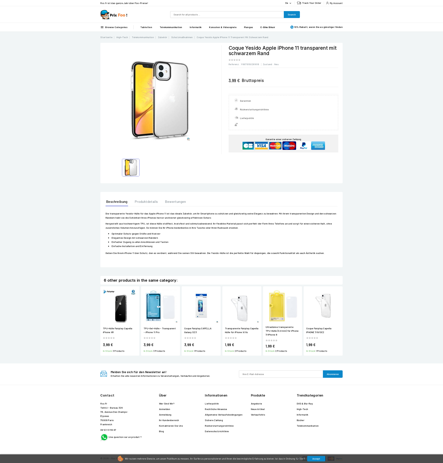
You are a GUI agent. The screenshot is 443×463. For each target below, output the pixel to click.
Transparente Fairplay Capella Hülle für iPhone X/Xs (242, 330)
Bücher (300, 420)
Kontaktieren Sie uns (171, 425)
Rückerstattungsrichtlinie (219, 425)
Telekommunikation (171, 27)
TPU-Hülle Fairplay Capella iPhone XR (117, 330)
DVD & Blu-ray (305, 403)
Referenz (234, 64)
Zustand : (268, 64)
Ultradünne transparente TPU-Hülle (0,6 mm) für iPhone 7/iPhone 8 (282, 330)
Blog (161, 431)
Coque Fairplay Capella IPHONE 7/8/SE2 (319, 330)
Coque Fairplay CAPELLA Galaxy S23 (198, 330)
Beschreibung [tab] (117, 201)
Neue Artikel (258, 409)
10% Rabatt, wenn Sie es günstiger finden (318, 26)
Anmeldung (165, 414)
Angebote (256, 403)
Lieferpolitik (212, 403)
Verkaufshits (258, 414)
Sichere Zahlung (214, 420)
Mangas (248, 27)
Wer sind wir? (166, 403)
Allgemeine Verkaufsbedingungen (223, 414)
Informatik (196, 27)
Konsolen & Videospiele (223, 27)
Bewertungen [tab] (175, 201)
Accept (316, 458)
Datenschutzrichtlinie (217, 431)
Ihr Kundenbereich (169, 420)
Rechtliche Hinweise (216, 409)
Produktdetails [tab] (146, 201)
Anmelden (164, 409)
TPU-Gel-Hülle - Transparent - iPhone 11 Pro (160, 330)
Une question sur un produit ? (125, 436)
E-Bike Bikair (267, 27)
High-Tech (302, 409)
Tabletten (146, 27)
